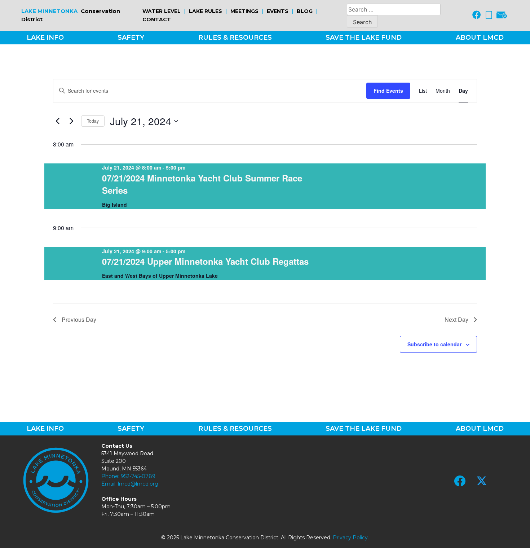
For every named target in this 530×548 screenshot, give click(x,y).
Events (277, 11)
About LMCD (480, 37)
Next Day (456, 319)
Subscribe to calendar (434, 344)
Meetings (244, 11)
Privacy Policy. (351, 537)
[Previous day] (57, 121)
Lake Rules (205, 11)
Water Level (161, 11)
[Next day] (71, 121)
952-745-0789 (138, 476)
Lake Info (45, 37)
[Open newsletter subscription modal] (501, 15)
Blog (305, 11)
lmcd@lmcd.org (138, 484)
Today (93, 121)
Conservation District (70, 15)
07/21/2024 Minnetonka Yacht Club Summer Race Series (202, 184)
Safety (131, 37)
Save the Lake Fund (364, 37)
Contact (156, 19)
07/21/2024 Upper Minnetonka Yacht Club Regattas (205, 261)
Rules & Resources (235, 37)
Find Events (388, 90)
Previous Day (79, 319)
